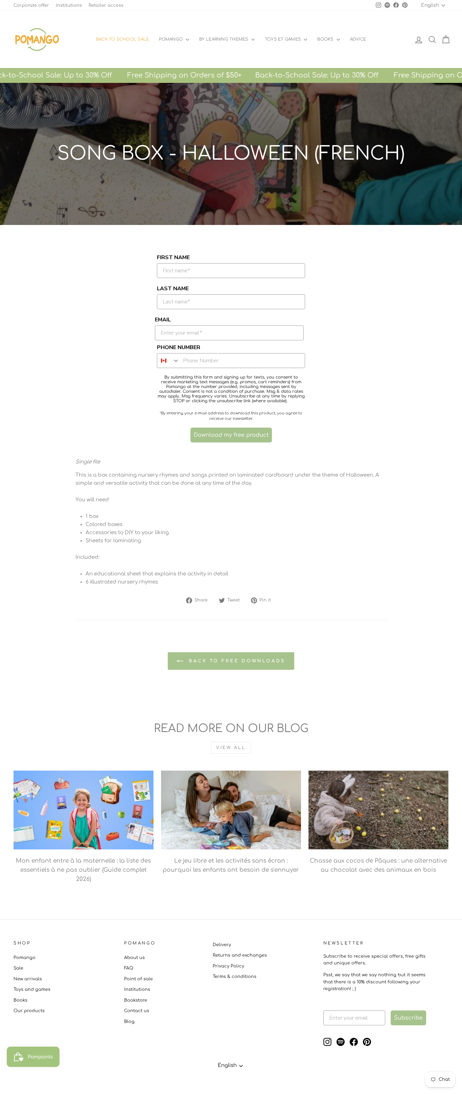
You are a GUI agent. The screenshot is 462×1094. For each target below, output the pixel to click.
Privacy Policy (228, 966)
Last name (173, 288)
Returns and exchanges (240, 955)
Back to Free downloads (235, 660)
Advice (358, 39)
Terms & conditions (234, 976)
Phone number (178, 347)
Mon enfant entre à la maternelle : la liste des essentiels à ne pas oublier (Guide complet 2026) (83, 870)
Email (163, 319)
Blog (129, 1021)
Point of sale (138, 979)
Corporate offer (31, 5)
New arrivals (28, 979)
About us (134, 957)
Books (325, 39)
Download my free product (231, 435)
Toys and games (32, 989)
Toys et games (283, 39)
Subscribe (408, 1018)
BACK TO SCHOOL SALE (122, 39)
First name (173, 257)
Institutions (69, 5)
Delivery (222, 944)
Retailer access (106, 5)
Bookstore (135, 1000)
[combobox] (168, 361)
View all (231, 747)
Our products (29, 1010)
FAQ (128, 968)
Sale (18, 968)
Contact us (136, 1010)
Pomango (171, 39)
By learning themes (224, 39)
